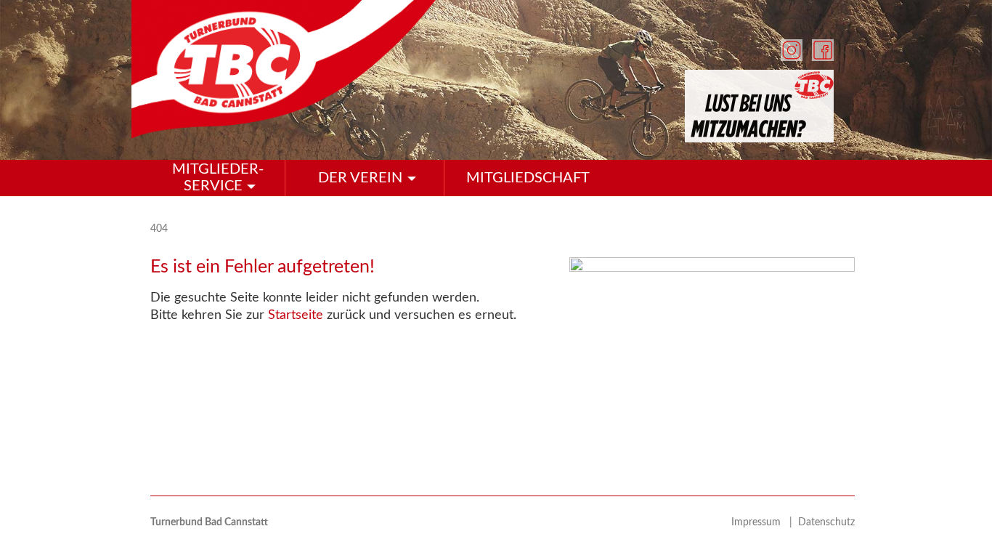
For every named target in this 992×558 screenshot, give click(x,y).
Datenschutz (826, 522)
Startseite (295, 315)
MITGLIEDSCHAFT (528, 178)
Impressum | (764, 522)
